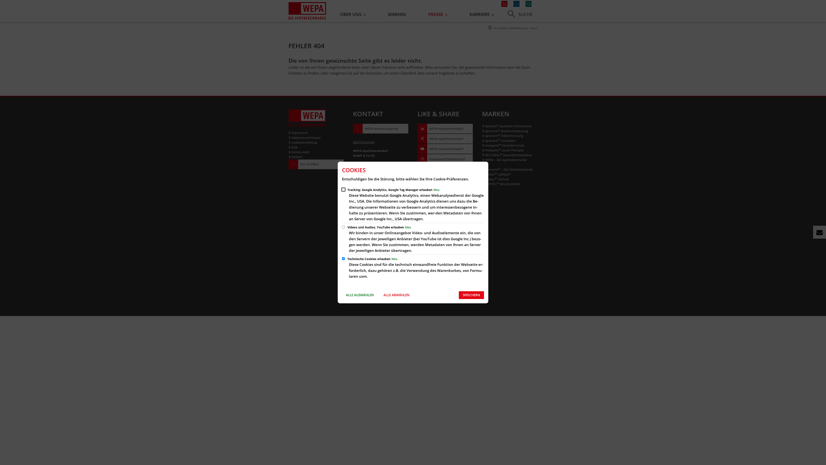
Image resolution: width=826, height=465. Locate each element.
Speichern (471, 295)
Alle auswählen (360, 295)
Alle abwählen (397, 295)
